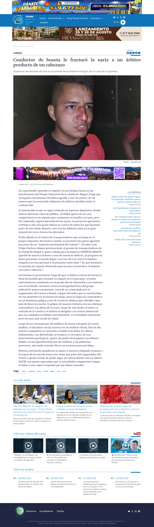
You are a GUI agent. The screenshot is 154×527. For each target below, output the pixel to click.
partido (45, 371)
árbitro (24, 371)
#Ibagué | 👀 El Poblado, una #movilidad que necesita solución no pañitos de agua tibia (28, 457)
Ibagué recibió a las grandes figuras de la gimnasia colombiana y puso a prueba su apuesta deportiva (126, 199)
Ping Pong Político (77, 18)
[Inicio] (18, 20)
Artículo (30, 46)
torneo (59, 371)
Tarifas (60, 511)
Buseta (39, 371)
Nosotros (31, 511)
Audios (44, 22)
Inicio (43, 18)
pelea (64, 371)
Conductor (31, 371)
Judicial (22, 46)
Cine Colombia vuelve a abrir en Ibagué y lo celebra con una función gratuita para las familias (126, 219)
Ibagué (52, 371)
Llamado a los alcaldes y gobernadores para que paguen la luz (127, 230)
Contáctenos (46, 511)
